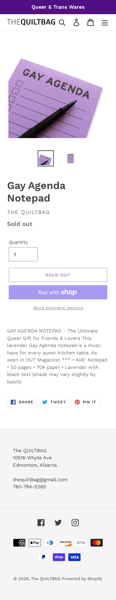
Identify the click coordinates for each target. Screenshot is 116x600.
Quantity (18, 242)
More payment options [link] (58, 307)
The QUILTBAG (45, 578)
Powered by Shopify (82, 578)
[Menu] (105, 22)
